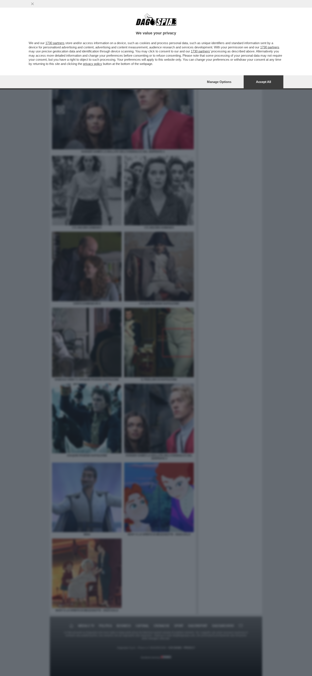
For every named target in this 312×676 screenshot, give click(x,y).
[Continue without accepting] (32, 4)
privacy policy (92, 64)
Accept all (263, 82)
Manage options (219, 82)
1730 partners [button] (55, 43)
